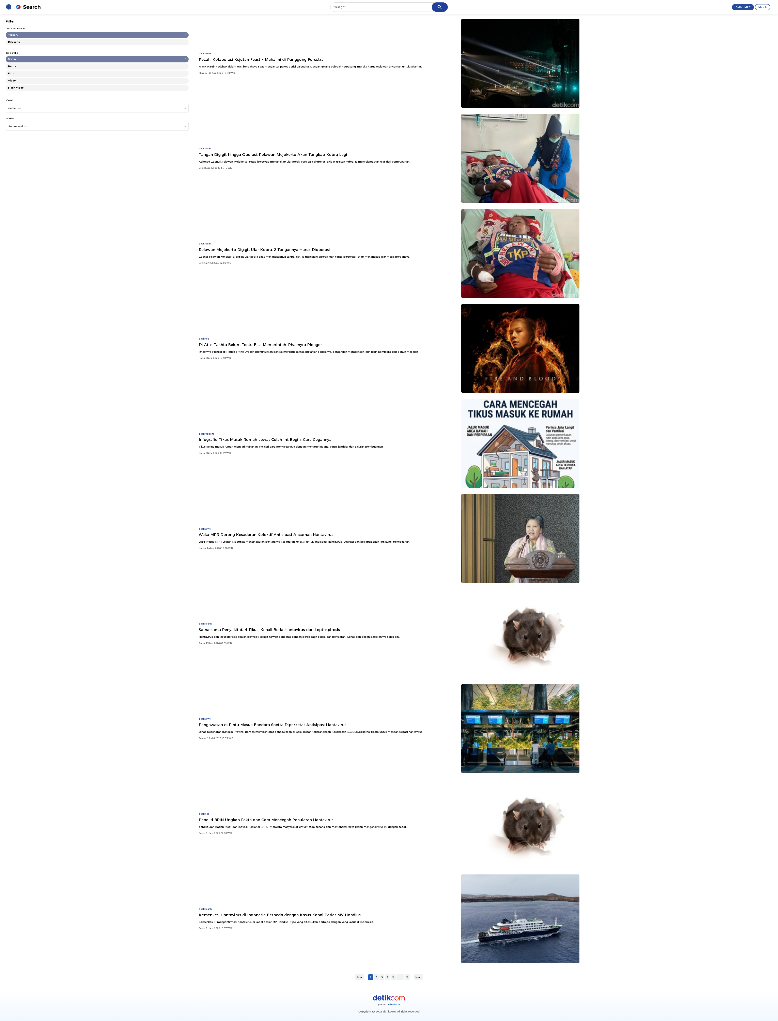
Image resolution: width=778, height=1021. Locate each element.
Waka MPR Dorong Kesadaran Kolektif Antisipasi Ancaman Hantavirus (266, 534)
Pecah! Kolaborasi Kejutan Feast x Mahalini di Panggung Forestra (261, 59)
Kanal (9, 100)
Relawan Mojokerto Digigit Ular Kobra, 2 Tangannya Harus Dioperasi (264, 249)
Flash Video (16, 87)
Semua (12, 59)
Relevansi (14, 42)
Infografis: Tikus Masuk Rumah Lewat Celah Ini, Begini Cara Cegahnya (265, 439)
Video (12, 80)
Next (418, 977)
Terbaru (13, 34)
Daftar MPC (742, 7)
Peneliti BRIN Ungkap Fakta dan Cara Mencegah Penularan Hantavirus (266, 819)
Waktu (10, 118)
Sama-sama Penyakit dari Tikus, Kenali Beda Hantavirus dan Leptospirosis (269, 629)
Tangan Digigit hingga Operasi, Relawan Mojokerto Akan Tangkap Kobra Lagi (273, 154)
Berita (12, 66)
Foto (11, 73)
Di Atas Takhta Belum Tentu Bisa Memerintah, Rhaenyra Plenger (260, 344)
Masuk (762, 7)
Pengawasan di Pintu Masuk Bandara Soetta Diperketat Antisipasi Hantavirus (272, 724)
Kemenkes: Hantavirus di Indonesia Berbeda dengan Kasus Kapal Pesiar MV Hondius (280, 915)
